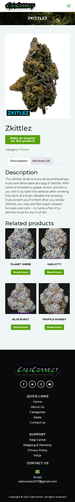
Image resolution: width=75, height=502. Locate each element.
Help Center (37, 440)
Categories (37, 412)
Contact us (37, 422)
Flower (24, 149)
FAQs (37, 455)
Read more (20, 272)
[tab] (19, 161)
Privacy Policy (37, 450)
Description (19, 161)
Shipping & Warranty (37, 445)
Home (37, 401)
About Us (37, 407)
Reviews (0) (41, 161)
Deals (37, 417)
